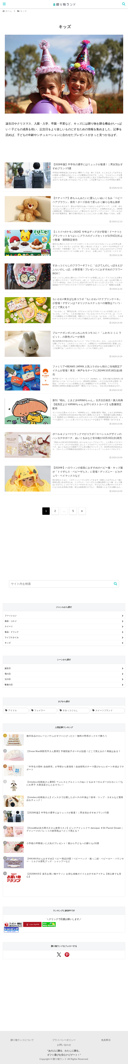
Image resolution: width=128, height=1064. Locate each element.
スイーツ (9, 626)
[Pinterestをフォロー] (68, 955)
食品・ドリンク (12, 632)
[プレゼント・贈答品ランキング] (13, 924)
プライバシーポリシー (64, 1040)
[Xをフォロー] (60, 955)
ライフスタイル (12, 637)
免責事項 (105, 1040)
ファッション (11, 615)
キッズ (8, 643)
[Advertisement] (64, 544)
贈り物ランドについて (22, 1040)
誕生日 (8, 668)
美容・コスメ (11, 621)
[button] (113, 584)
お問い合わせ (64, 1044)
